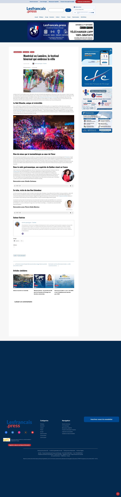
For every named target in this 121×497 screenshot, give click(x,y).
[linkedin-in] (12, 432)
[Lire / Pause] (75, 12)
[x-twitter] (26, 432)
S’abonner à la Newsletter (84, 1)
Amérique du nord (17, 52)
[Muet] (89, 12)
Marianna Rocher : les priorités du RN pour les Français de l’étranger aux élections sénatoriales (43, 292)
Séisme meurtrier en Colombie (20, 290)
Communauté (26, 52)
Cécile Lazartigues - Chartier (41, 63)
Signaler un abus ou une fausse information (19, 445)
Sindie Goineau (16, 171)
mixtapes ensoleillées (62, 196)
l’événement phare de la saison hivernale (48, 97)
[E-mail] (23, 234)
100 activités (19, 110)
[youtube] (32, 432)
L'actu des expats (21, 255)
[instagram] (19, 432)
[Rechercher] (68, 10)
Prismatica (67, 157)
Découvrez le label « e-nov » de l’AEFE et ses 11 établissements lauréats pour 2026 (64, 292)
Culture (32, 52)
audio (15, 255)
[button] (118, 494)
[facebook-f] (6, 432)
